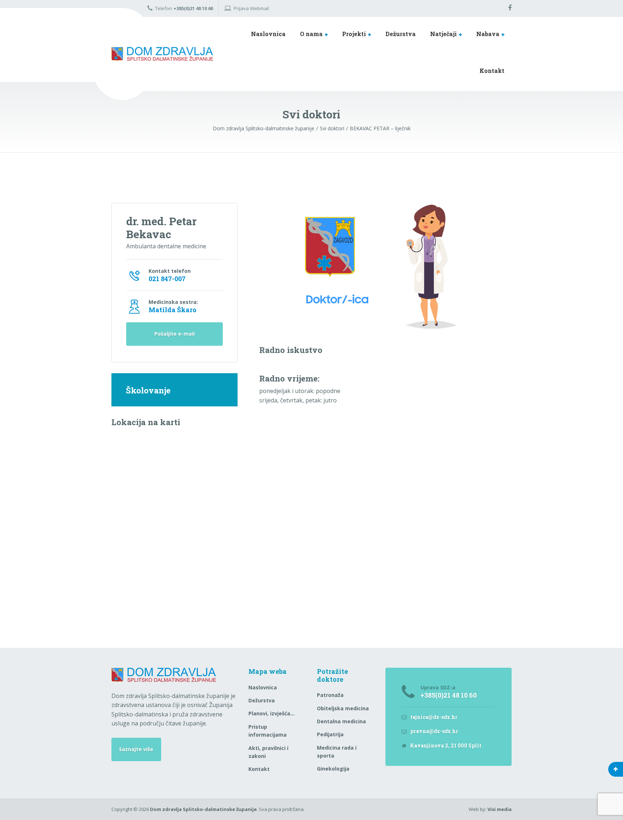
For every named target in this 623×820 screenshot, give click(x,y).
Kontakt (492, 70)
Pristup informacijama (267, 730)
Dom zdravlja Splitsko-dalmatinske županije (203, 809)
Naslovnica (268, 34)
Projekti (354, 34)
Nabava (487, 34)
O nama (311, 34)
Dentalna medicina (341, 721)
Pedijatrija (330, 734)
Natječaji (443, 34)
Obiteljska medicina (343, 708)
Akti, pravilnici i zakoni (268, 752)
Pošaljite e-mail (174, 333)
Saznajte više (136, 749)
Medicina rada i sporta (337, 751)
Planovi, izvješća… (271, 713)
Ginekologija (333, 768)
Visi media (499, 809)
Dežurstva (400, 34)
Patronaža (330, 695)
